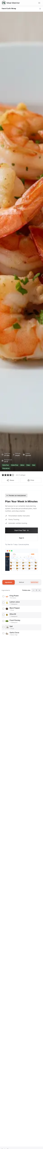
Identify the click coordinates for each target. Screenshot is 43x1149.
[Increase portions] (39, 590)
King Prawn (14, 596)
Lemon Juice (15, 602)
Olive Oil (13, 614)
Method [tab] (21, 582)
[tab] (34, 582)
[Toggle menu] (39, 3)
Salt (11, 626)
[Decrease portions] (33, 590)
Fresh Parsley (15, 620)
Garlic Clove (14, 632)
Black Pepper (15, 608)
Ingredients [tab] (8, 582)
